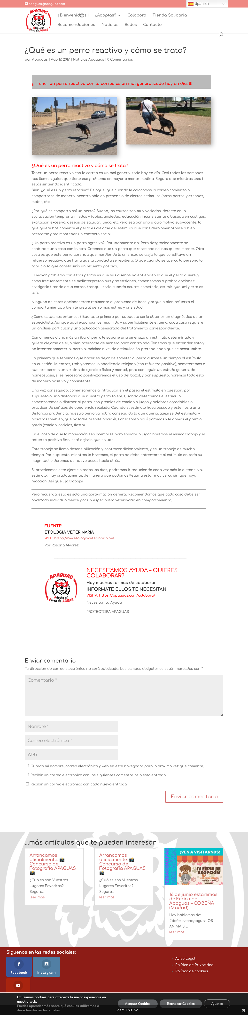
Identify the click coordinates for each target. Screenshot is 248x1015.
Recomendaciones (76, 25)
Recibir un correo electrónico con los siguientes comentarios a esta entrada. (98, 775)
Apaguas (40, 59)
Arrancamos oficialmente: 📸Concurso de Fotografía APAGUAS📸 (53, 864)
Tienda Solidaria (170, 15)
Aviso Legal (185, 958)
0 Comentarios (120, 59)
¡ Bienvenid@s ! (73, 15)
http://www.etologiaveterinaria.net (84, 538)
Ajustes (217, 1003)
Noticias (109, 25)
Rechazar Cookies (181, 1003)
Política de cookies (191, 971)
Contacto (152, 25)
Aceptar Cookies (137, 1003)
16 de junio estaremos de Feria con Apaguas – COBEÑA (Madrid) (193, 901)
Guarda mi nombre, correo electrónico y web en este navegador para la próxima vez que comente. (117, 766)
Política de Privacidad (194, 965)
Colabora (136, 15)
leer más (37, 897)
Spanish (201, 3)
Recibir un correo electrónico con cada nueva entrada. (79, 784)
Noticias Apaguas (88, 59)
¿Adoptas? (105, 15)
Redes (131, 25)
